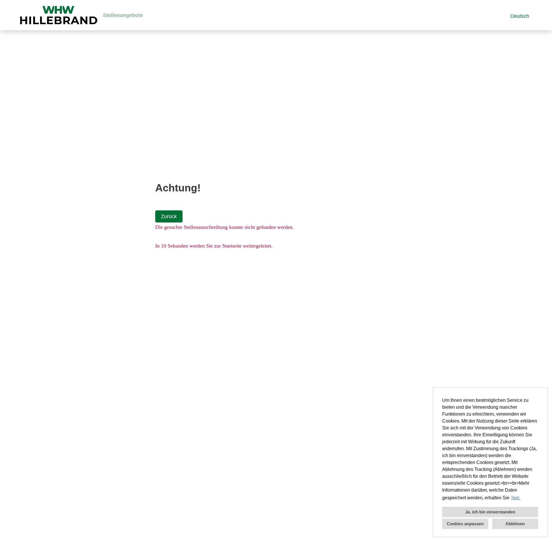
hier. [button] (515, 497)
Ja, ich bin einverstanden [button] (490, 511)
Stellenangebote (123, 15)
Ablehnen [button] (515, 523)
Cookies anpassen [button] (465, 523)
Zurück (169, 216)
